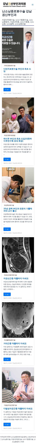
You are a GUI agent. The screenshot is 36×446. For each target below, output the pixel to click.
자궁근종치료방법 (9, 135)
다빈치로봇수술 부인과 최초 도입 (17, 70)
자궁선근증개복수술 (10, 275)
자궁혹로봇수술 (9, 205)
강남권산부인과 (17, 93)
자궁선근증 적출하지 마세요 (16, 278)
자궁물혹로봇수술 (9, 340)
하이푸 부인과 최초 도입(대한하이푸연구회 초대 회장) (18, 140)
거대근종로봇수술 (9, 65)
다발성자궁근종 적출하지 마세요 (18, 408)
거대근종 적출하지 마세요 (15, 343)
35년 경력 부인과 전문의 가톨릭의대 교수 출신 (18, 209)
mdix (22, 442)
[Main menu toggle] (32, 5)
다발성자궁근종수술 (10, 405)
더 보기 (7, 89)
